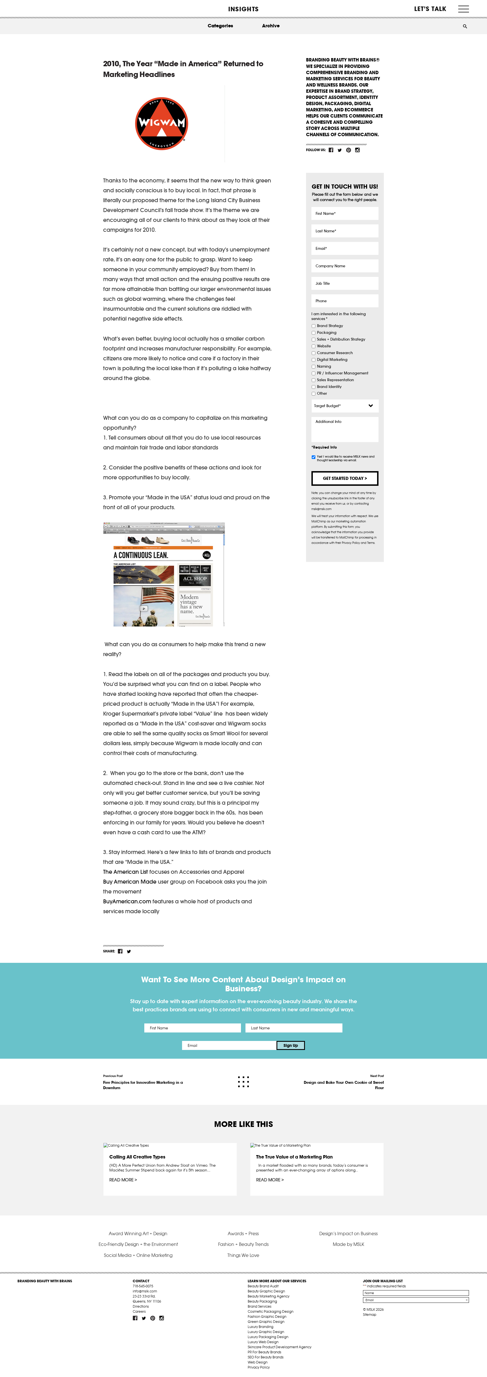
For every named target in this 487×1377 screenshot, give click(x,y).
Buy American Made (129, 881)
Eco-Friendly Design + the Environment (138, 1244)
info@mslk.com (145, 1291)
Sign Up (291, 1045)
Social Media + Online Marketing (138, 1255)
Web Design (257, 1362)
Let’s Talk (430, 9)
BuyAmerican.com (127, 901)
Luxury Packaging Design (268, 1337)
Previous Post (143, 1082)
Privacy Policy (259, 1367)
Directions (141, 1306)
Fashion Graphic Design (267, 1316)
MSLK (38, 8)
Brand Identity (329, 387)
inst (357, 150)
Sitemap (369, 1314)
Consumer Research (335, 353)
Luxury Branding (260, 1327)
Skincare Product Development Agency (279, 1347)
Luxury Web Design (263, 1342)
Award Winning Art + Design (138, 1233)
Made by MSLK (348, 1244)
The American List (125, 871)
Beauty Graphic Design (266, 1291)
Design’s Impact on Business (348, 1233)
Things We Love (243, 1255)
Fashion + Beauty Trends (243, 1244)
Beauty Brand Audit (263, 1286)
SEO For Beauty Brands (266, 1357)
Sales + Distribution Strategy (341, 339)
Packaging (327, 332)
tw (339, 150)
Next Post (344, 1082)
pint (348, 150)
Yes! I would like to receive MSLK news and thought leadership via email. (346, 458)
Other (322, 393)
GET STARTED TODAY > (345, 478)
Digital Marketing (332, 360)
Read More (121, 1180)
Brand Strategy (330, 326)
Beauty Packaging (262, 1301)
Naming (324, 366)
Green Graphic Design (266, 1321)
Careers (139, 1311)
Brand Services (259, 1306)
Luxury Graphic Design (266, 1332)
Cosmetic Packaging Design (270, 1311)
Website (324, 346)
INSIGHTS (243, 9)
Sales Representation (335, 380)
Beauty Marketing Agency (268, 1296)
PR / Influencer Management (342, 373)
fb (331, 150)
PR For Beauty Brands (264, 1352)
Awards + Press (243, 1233)
